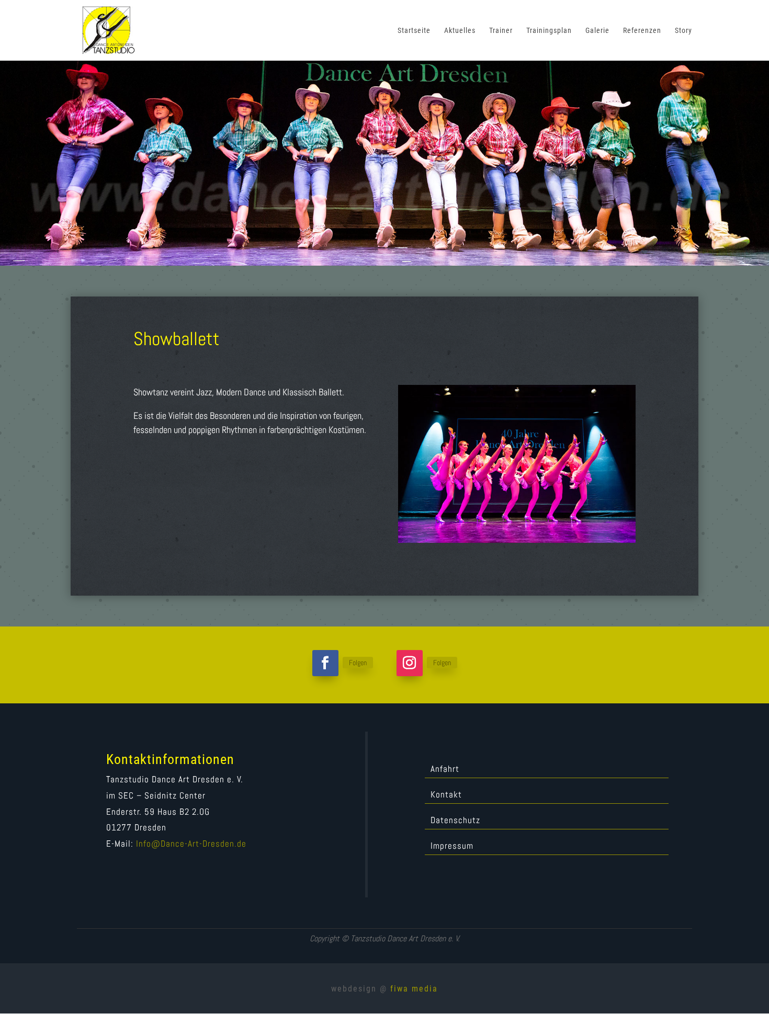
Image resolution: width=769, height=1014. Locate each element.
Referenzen (642, 31)
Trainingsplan (549, 31)
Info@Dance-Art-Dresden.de (191, 843)
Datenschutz (455, 821)
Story (683, 31)
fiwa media (414, 989)
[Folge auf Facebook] (325, 663)
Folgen (358, 662)
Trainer (501, 31)
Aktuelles (460, 31)
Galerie (597, 31)
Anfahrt (445, 769)
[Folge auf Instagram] (410, 663)
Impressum (452, 846)
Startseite (414, 31)
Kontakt (446, 795)
